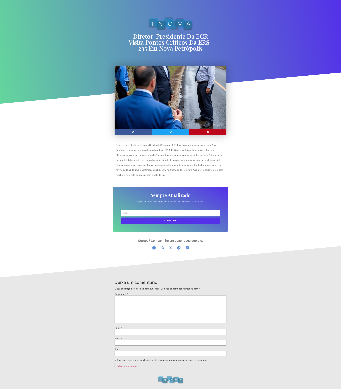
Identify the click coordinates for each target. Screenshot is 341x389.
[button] (133, 132)
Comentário (121, 294)
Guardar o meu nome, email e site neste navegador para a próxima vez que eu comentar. (162, 360)
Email (118, 339)
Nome (118, 328)
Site (116, 349)
